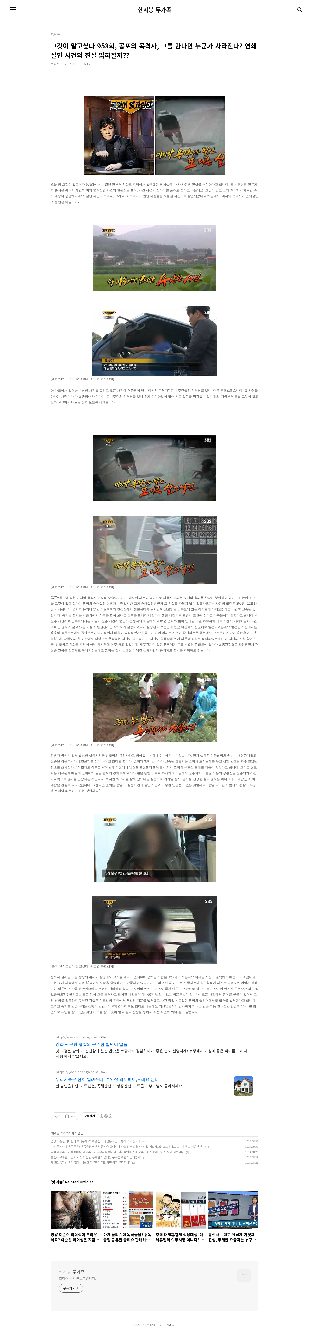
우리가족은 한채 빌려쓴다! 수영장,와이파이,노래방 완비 (107, 1079)
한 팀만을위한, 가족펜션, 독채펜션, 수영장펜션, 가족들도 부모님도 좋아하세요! (119, 1085)
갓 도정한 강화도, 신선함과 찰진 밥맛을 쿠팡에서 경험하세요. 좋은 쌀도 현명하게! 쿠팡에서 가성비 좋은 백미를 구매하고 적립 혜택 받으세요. (153, 1053)
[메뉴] (13, 9)
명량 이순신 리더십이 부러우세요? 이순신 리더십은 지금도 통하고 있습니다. (96, 1141)
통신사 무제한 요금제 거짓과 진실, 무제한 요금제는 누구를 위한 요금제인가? (96, 1157)
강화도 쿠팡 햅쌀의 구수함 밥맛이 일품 (91, 1044)
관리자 (171, 1325)
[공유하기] (67, 1116)
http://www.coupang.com (77, 1037)
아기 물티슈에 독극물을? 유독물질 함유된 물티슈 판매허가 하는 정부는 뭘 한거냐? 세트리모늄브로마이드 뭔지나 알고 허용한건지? (128, 1146)
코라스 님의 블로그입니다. (77, 1278)
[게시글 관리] (73, 1116)
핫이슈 (55, 1133)
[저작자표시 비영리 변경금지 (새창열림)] (105, 1116)
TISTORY (155, 1325)
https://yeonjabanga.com (77, 1072)
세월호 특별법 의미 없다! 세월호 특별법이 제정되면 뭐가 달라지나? (91, 1162)
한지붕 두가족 (154, 10)
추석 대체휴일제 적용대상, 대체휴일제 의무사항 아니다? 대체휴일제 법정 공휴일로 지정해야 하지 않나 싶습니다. (117, 1152)
